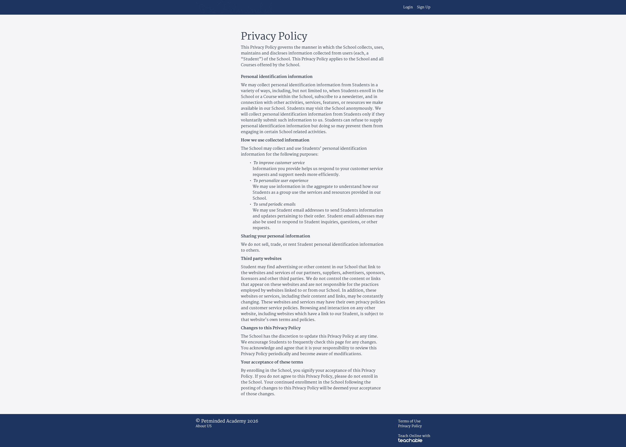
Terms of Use (409, 421)
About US (204, 426)
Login (408, 7)
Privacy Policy (410, 426)
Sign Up (423, 7)
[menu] (414, 7)
